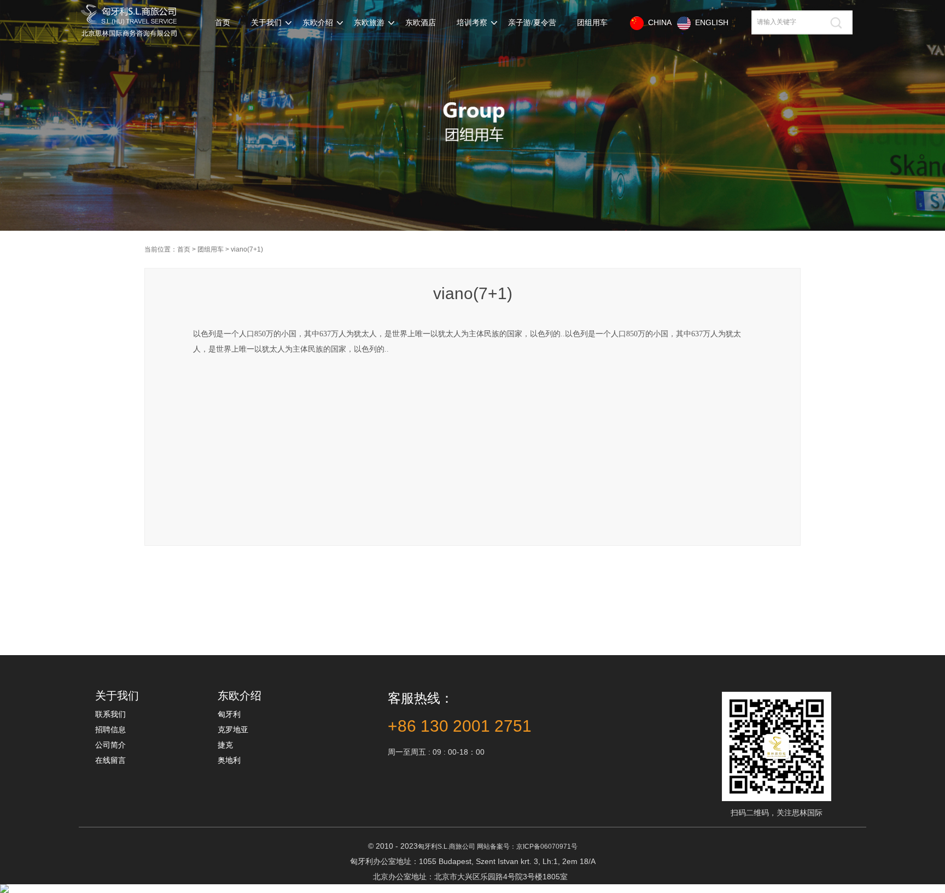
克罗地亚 (233, 729)
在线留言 (110, 760)
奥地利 (229, 760)
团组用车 (592, 23)
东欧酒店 (420, 23)
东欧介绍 (317, 23)
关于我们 (266, 23)
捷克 (225, 744)
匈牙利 (229, 714)
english (709, 22)
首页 (222, 23)
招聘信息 (110, 729)
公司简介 (110, 744)
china (658, 22)
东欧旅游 (369, 23)
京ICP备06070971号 (547, 846)
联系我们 (110, 714)
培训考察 (472, 23)
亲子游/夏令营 (532, 23)
